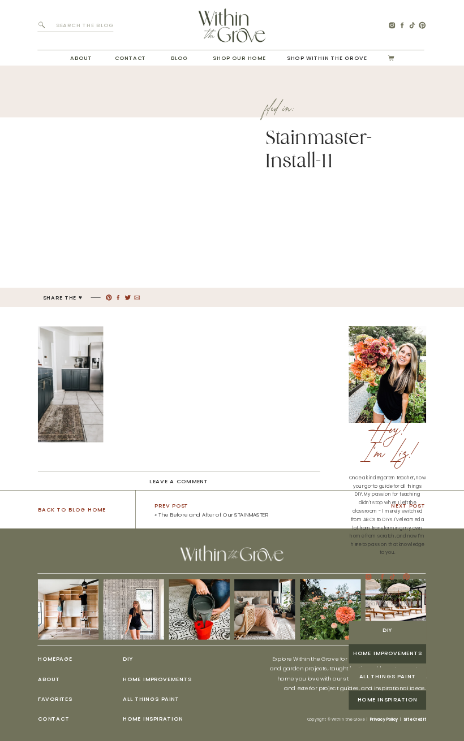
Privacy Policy (384, 719)
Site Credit (414, 719)
